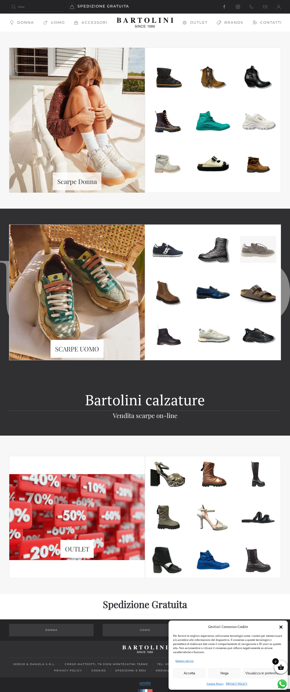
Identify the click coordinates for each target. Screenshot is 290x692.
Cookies (98, 670)
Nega (224, 673)
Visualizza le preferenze (263, 673)
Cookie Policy (215, 683)
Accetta (189, 673)
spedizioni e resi (130, 670)
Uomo (58, 22)
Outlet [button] (199, 22)
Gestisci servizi (184, 661)
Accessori (95, 22)
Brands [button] (233, 22)
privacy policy (68, 670)
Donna (25, 22)
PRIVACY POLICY (236, 683)
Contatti (271, 22)
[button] (281, 626)
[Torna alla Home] (145, 23)
